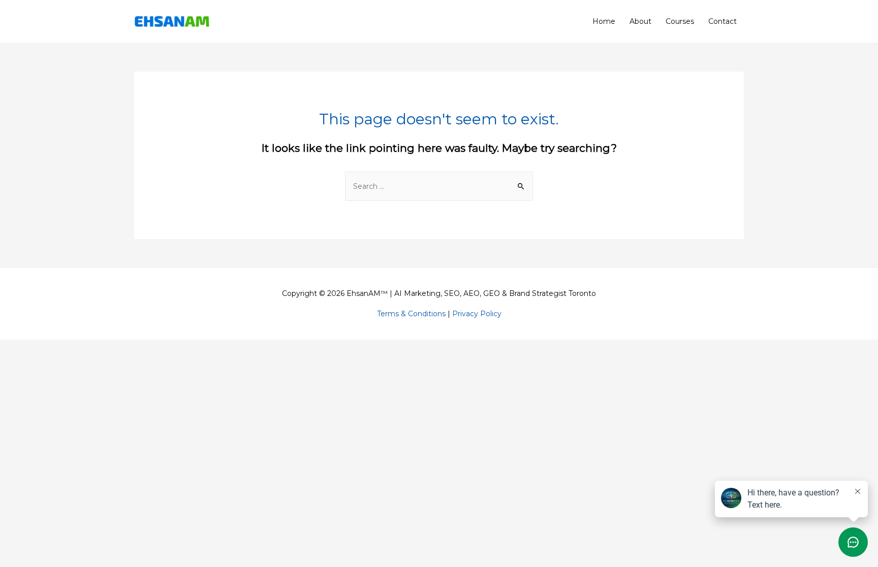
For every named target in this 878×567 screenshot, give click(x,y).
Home (603, 21)
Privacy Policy (476, 313)
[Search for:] (439, 186)
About (640, 21)
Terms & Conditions (411, 313)
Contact (722, 21)
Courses (680, 21)
